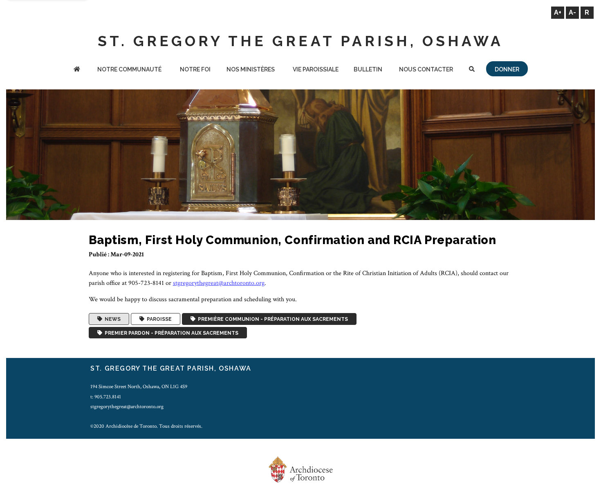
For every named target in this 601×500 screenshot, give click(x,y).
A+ (557, 12)
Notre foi (195, 69)
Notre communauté (129, 69)
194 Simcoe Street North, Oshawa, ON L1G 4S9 (138, 386)
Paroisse (158, 319)
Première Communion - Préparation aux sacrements (271, 319)
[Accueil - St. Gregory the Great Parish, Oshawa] (76, 70)
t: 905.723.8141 (105, 396)
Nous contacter (426, 69)
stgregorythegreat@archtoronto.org (219, 283)
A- (572, 12)
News (111, 319)
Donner (507, 69)
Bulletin (368, 69)
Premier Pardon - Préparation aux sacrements (170, 333)
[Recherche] (471, 70)
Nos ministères (250, 69)
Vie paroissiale (316, 69)
